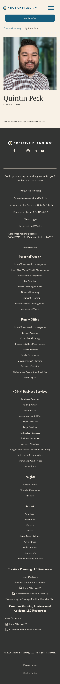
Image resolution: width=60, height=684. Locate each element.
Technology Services (30, 432)
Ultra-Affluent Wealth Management (30, 264)
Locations (30, 519)
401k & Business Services (30, 391)
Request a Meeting (30, 190)
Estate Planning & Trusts (30, 286)
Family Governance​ (30, 355)
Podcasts (30, 495)
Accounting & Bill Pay (30, 416)
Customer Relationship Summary (32, 593)
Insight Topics (30, 484)
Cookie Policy (30, 673)
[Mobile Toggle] (51, 8)
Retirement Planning (30, 297)
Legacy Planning (30, 332)
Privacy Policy (30, 664)
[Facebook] (14, 152)
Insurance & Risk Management (30, 303)
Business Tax (30, 410)
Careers (30, 525)
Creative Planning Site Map (30, 558)
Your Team (30, 513)
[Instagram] (28, 152)
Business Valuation (30, 366)
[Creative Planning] (20, 8)
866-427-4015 (45, 205)
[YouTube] (42, 152)
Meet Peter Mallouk (30, 536)
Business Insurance (30, 438)
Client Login (30, 219)
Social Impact (30, 377)
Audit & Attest (30, 404)
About (30, 506)
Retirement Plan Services (30, 460)
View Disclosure (13, 618)
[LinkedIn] (35, 152)
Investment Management (30, 275)
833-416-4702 (40, 212)
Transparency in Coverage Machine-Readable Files (30, 599)
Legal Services (30, 427)
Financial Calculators (30, 490)
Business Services (30, 399)
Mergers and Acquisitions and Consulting (30, 449)
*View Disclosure (30, 247)
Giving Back (30, 541)
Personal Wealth (30, 257)
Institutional (30, 466)
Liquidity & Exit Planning (30, 360)
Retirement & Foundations (30, 455)
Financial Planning (30, 292)
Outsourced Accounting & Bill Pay (30, 371)
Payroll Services (30, 421)
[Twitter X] (21, 152)
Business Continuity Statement (30, 582)
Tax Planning (30, 281)
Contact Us (30, 553)
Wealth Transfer (30, 349)
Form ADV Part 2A (32, 588)
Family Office (30, 319)
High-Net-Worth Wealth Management (30, 269)
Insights (30, 477)
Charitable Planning (30, 338)
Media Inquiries (30, 547)
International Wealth (30, 226)
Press (30, 530)
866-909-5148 (39, 197)
